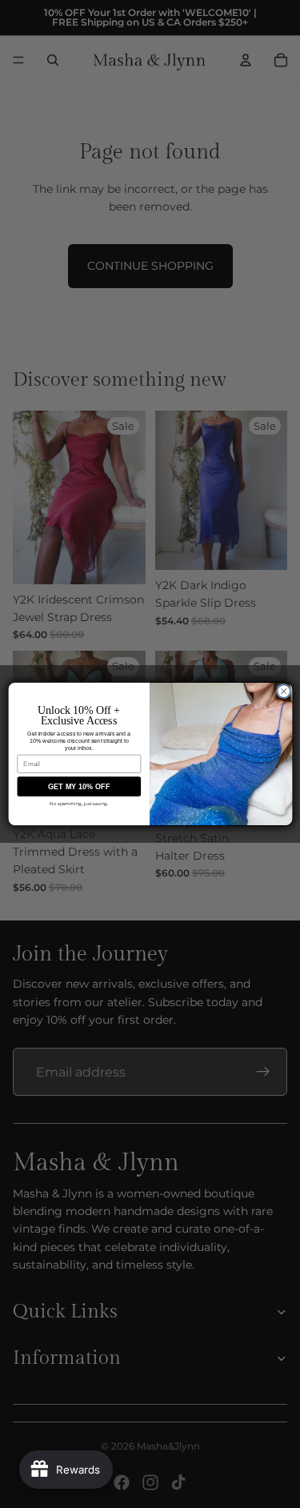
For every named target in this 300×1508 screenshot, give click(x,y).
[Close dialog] (283, 691)
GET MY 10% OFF (79, 787)
